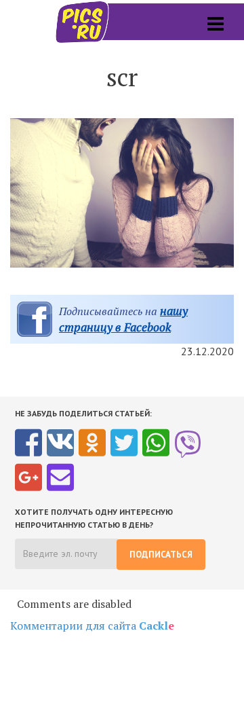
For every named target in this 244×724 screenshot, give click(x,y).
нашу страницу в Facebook (123, 319)
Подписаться (160, 554)
